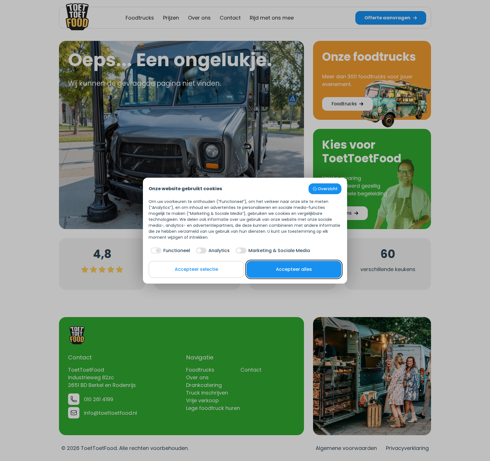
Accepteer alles (294, 269)
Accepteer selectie (196, 269)
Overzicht (327, 189)
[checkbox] (169, 250)
